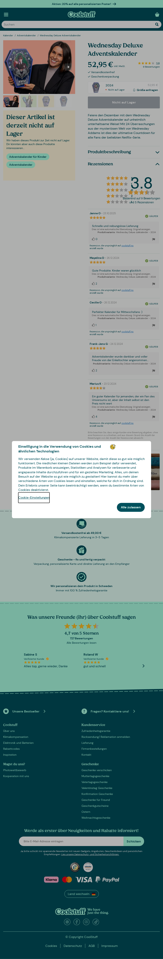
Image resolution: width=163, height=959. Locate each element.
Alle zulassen (131, 507)
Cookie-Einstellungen (33, 497)
